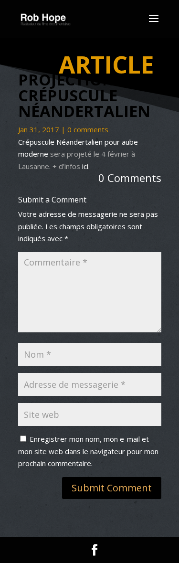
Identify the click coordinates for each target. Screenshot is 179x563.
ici (85, 166)
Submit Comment (112, 487)
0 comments (87, 129)
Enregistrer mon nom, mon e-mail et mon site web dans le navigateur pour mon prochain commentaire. (88, 451)
